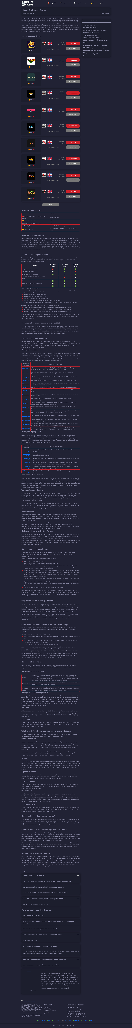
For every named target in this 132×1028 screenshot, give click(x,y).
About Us (46, 1012)
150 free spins (26, 416)
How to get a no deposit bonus (91, 37)
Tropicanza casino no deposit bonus (76, 1016)
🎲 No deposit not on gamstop (82, 3)
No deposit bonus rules (89, 44)
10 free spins (25, 373)
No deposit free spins (88, 34)
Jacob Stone (107, 13)
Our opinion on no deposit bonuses (92, 54)
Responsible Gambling (50, 1010)
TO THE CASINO (73, 43)
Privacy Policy (47, 1007)
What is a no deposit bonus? (90, 27)
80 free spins (25, 407)
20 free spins (25, 380)
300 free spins (26, 424)
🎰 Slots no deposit (105, 3)
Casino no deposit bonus (89, 24)
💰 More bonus (95, 3)
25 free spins (25, 384)
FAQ (84, 55)
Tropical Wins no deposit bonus (75, 1010)
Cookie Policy (47, 1009)
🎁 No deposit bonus (53, 3)
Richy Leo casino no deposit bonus (76, 1013)
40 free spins (25, 390)
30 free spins (25, 387)
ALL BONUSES (73, 48)
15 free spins (25, 377)
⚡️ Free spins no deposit (66, 3)
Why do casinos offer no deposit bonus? (93, 39)
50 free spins (25, 395)
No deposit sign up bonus (90, 35)
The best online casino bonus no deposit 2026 (95, 30)
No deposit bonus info (89, 25)
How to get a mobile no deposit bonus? (93, 49)
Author (46, 1014)
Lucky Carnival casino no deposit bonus (77, 1015)
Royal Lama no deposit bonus (74, 1011)
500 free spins (26, 428)
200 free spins (26, 420)
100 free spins (26, 412)
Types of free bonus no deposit (91, 32)
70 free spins (25, 403)
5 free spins (25, 368)
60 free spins (25, 399)
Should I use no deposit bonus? (91, 29)
